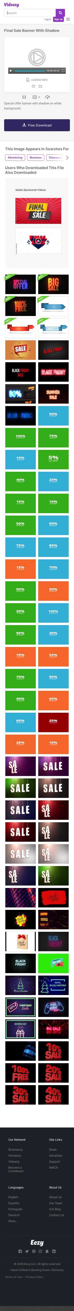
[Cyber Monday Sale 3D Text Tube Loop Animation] (20, 898)
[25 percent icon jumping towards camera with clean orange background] (20, 744)
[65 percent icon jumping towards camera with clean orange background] (53, 700)
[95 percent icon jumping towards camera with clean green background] (20, 635)
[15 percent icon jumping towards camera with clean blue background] (20, 460)
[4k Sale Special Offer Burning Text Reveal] (20, 284)
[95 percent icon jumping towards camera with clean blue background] (53, 679)
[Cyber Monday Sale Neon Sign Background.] (53, 1007)
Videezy (14, 1161)
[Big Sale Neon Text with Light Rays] (53, 1029)
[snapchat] (47, 1251)
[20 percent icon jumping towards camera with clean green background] (20, 613)
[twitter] (27, 1251)
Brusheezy (15, 1149)
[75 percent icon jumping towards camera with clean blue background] (20, 547)
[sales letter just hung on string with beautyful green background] (20, 788)
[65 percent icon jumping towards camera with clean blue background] (20, 722)
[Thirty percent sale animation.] (20, 1095)
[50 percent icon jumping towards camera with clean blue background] (53, 416)
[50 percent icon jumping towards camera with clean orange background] (53, 591)
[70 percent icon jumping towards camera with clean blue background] (53, 569)
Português (15, 1209)
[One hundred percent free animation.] (20, 1073)
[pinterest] (33, 1251)
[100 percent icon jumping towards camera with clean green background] (20, 438)
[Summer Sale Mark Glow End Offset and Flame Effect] (53, 394)
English (13, 1197)
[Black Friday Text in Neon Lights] (20, 416)
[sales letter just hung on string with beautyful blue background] (20, 810)
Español (13, 1203)
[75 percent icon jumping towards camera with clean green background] (53, 438)
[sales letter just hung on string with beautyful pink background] (20, 766)
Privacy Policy (34, 1277)
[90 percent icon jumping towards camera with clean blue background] (53, 525)
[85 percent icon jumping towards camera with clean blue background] (53, 547)
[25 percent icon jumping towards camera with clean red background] (53, 722)
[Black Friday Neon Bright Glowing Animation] (53, 372)
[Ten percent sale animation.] (53, 1051)
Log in (47, 19)
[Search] (60, 13)
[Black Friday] (53, 898)
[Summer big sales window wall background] (20, 394)
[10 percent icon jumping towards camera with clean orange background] (53, 744)
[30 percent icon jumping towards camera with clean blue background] (53, 635)
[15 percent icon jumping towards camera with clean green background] (20, 503)
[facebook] (20, 1251)
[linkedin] (54, 1251)
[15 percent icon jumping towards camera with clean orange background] (20, 569)
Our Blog (55, 1209)
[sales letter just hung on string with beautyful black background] (53, 788)
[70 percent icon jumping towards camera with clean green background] (20, 679)
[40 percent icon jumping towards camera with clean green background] (20, 481)
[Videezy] (11, 5)
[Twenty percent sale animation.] (53, 1073)
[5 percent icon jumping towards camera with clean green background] (53, 460)
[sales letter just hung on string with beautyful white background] (20, 854)
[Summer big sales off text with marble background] (53, 920)
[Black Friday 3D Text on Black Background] (53, 350)
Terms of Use (13, 1277)
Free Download (40, 125)
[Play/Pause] (11, 70)
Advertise (55, 1155)
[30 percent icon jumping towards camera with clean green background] (20, 700)
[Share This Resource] (41, 86)
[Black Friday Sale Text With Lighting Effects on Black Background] (20, 372)
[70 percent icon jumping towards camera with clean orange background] (20, 657)
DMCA (53, 1167)
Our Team (55, 1203)
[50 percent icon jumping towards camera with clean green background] (20, 525)
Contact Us (56, 1215)
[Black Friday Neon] (53, 941)
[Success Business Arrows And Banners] (53, 306)
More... (13, 1221)
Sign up (58, 19)
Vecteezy (14, 1155)
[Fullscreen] (63, 70)
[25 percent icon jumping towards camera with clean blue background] (53, 481)
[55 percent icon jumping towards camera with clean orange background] (53, 657)
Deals (53, 1149)
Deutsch (14, 1215)
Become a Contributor (16, 1169)
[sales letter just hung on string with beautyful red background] (53, 810)
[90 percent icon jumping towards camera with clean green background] (20, 591)
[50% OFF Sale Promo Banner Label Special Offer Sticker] (53, 963)
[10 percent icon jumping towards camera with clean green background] (53, 503)
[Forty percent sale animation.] (53, 1095)
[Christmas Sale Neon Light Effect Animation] (20, 985)
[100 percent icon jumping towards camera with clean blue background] (53, 613)
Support (54, 1161)
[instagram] (40, 1251)
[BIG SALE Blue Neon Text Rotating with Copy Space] (20, 1051)
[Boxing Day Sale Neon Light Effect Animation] (20, 1029)
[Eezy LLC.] (37, 1243)
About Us (55, 1197)
